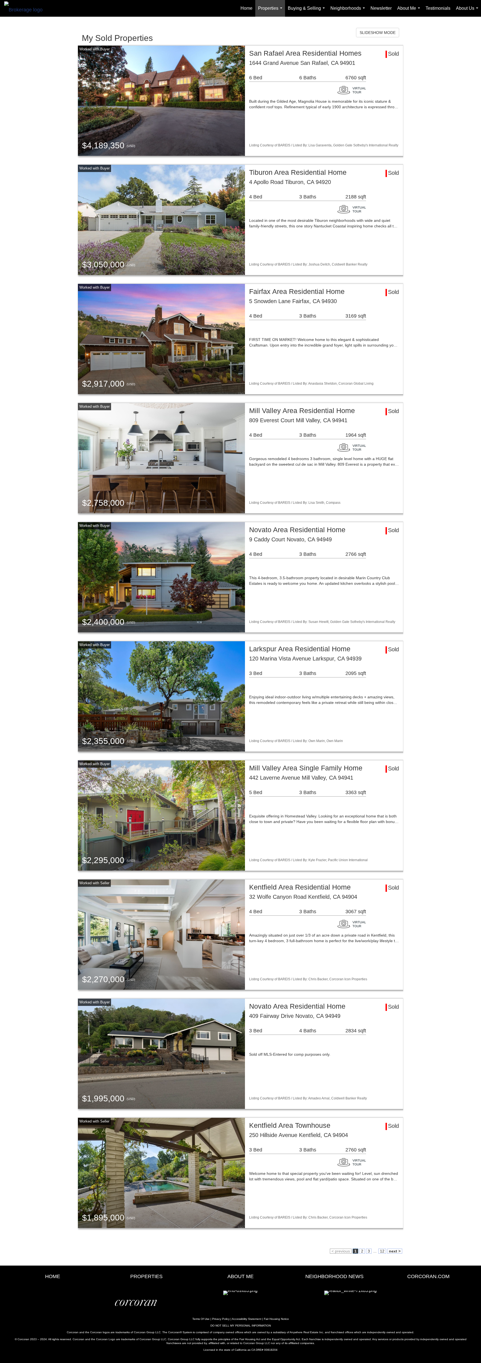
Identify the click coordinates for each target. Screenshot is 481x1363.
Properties (271, 11)
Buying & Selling (307, 11)
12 (382, 1251)
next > (395, 1251)
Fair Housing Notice (276, 1318)
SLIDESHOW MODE (378, 32)
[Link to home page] (26, 8)
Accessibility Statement (246, 1318)
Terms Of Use (201, 1318)
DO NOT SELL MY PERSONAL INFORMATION (240, 1325)
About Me (409, 11)
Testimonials (438, 8)
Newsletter (381, 8)
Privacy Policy (221, 1318)
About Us (468, 11)
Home (246, 8)
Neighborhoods (348, 11)
